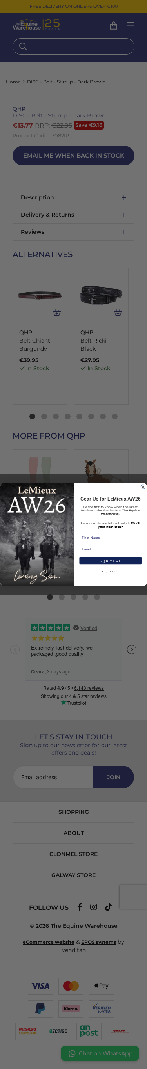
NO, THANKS (110, 572)
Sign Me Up (110, 561)
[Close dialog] (143, 487)
